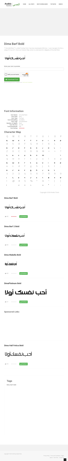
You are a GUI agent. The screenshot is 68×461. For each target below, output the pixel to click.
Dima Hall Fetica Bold (13, 345)
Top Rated (53, 4)
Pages (62, 455)
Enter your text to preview (12, 66)
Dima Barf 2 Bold (11, 226)
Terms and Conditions (27, 82)
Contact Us (61, 457)
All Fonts (31, 4)
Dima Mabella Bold (12, 255)
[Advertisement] (34, 21)
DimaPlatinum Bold (12, 283)
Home (24, 4)
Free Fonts (55, 457)
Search (61, 4)
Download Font (12, 79)
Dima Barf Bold (11, 198)
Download (24, 216)
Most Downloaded (42, 4)
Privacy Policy (46, 455)
